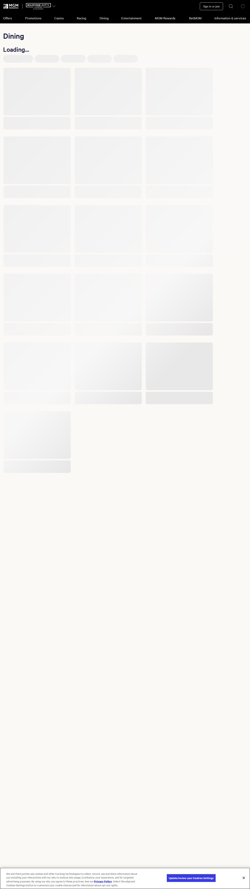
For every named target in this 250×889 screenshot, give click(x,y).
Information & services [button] (230, 18)
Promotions (33, 18)
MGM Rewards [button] (165, 18)
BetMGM (195, 18)
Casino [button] (59, 18)
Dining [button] (104, 18)
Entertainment (131, 18)
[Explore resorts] (54, 6)
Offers (7, 18)
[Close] (243, 878)
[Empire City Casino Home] (38, 6)
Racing (81, 18)
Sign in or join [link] (211, 6)
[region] (125, 878)
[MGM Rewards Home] (11, 6)
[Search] (231, 6)
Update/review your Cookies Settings (191, 878)
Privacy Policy (103, 881)
